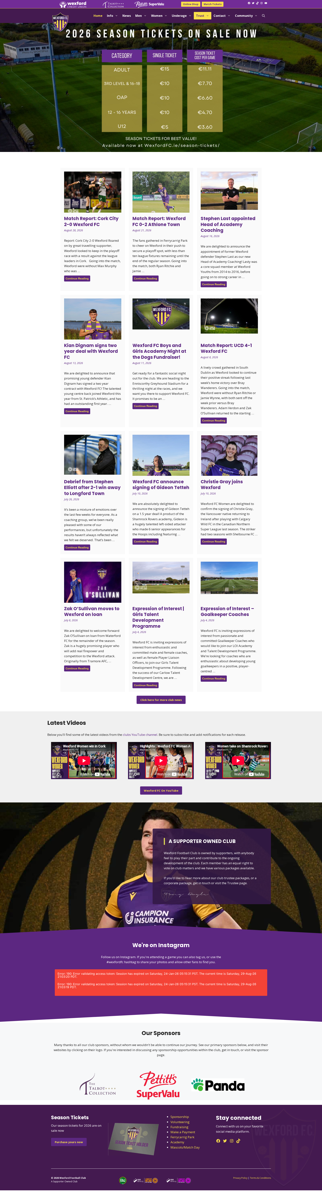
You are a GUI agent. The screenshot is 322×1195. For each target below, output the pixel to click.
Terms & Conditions (260, 1178)
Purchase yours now (69, 1142)
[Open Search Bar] (263, 15)
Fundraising (179, 1127)
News (126, 16)
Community (244, 16)
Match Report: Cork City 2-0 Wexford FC (91, 221)
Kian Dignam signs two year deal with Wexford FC (91, 351)
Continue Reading (77, 278)
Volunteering (180, 1122)
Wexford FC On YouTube (161, 790)
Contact (220, 16)
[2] (6, 148)
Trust (200, 16)
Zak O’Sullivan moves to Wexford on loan (91, 611)
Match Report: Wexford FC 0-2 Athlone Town (159, 221)
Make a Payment (183, 1132)
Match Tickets (213, 4)
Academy (177, 1142)
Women (156, 16)
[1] (3, 148)
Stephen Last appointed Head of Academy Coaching (228, 224)
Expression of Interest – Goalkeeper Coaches (227, 611)
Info (110, 16)
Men (138, 16)
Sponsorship (180, 1117)
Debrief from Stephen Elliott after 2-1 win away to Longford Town (92, 487)
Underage (179, 16)
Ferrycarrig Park (182, 1137)
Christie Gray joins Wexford (222, 485)
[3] (10, 148)
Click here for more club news (161, 700)
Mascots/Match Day (185, 1147)
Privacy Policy (240, 1178)
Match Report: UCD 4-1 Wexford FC (226, 348)
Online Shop (190, 4)
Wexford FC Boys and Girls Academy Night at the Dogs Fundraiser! (159, 351)
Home (98, 16)
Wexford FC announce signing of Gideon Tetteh (160, 485)
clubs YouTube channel (140, 734)
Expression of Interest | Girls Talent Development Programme (158, 617)
